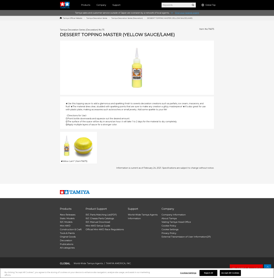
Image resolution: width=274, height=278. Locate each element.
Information (134, 218)
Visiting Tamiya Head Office (176, 222)
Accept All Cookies (230, 273)
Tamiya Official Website (72, 18)
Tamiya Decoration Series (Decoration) (127, 18)
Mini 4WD (65, 225)
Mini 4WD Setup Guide (98, 225)
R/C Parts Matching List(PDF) (101, 214)
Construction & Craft (71, 229)
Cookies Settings (188, 273)
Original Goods (68, 236)
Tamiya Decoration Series (96, 18)
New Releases (67, 214)
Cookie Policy (169, 225)
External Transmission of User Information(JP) (186, 236)
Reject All (208, 273)
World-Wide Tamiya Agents (143, 214)
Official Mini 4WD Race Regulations (105, 229)
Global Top (210, 5)
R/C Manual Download (98, 222)
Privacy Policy (169, 233)
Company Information (174, 214)
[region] (137, 273)
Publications (66, 244)
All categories (67, 247)
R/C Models (66, 222)
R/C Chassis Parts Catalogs (100, 218)
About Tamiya (169, 218)
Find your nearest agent (187, 13)
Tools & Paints (67, 233)
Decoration (66, 240)
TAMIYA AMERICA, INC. (118, 263)
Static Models (67, 218)
